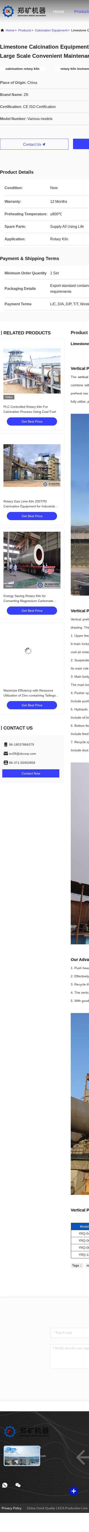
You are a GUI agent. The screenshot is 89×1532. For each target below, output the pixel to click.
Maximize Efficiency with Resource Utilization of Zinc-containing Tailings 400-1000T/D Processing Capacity (29, 695)
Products (24, 30)
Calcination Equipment (51, 30)
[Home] (24, 11)
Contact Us (32, 144)
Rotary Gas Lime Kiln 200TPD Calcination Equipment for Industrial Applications (29, 506)
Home (58, 11)
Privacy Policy (11, 1508)
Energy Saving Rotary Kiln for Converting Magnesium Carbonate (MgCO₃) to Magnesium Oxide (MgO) (30, 601)
